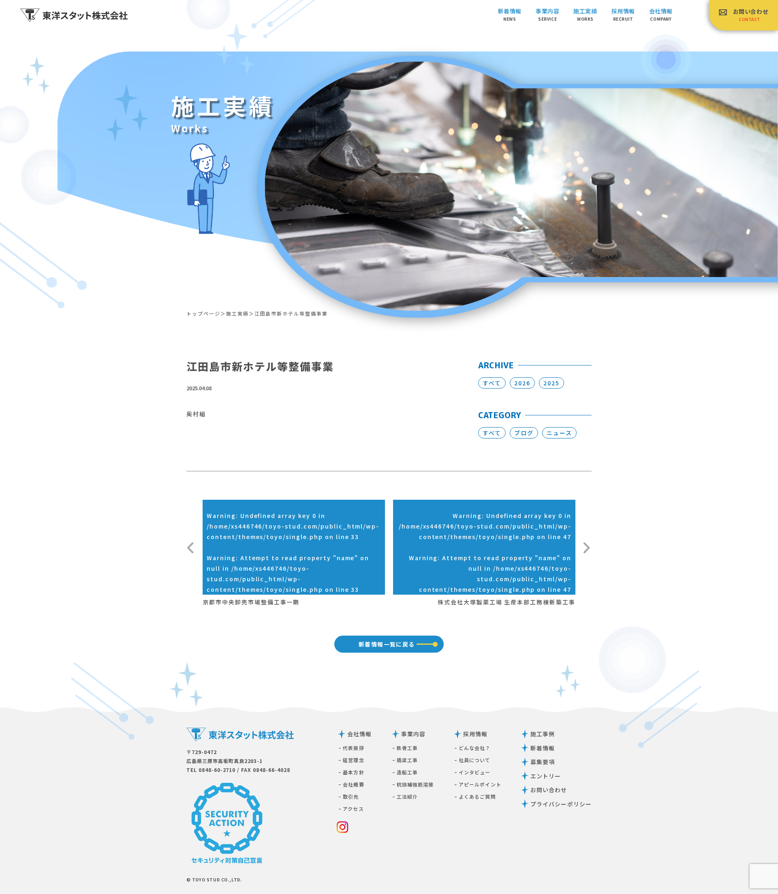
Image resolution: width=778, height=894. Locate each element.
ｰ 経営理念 (351, 759)
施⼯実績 (585, 14)
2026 (522, 383)
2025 (551, 383)
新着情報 (510, 14)
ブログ (524, 433)
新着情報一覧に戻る (387, 644)
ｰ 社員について (472, 759)
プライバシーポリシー (561, 804)
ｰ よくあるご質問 (475, 796)
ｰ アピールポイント (477, 784)
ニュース (559, 433)
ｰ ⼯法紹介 (405, 796)
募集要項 (542, 762)
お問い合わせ (750, 14)
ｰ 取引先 (348, 796)
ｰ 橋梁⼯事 (405, 759)
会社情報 (661, 14)
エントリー (545, 776)
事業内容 (547, 14)
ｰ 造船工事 (405, 772)
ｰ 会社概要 (351, 784)
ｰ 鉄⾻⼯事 (405, 747)
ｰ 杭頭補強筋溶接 (413, 784)
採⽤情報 (623, 14)
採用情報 (475, 734)
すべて (492, 383)
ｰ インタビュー (472, 772)
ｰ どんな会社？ (472, 747)
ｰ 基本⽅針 (351, 772)
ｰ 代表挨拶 (351, 747)
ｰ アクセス (351, 808)
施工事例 (542, 734)
